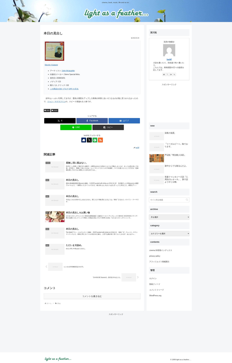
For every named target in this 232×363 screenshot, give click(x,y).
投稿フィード (154, 284)
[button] (108, 127)
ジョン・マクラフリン (56, 101)
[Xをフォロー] (89, 140)
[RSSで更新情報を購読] (100, 140)
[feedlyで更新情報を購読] (94, 140)
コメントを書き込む (92, 296)
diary (48, 110)
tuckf (169, 59)
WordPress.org (155, 295)
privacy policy (154, 256)
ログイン (153, 278)
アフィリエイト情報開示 (159, 262)
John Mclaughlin (68, 71)
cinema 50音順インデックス (160, 250)
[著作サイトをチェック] (83, 140)
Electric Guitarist (51, 65)
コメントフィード (156, 290)
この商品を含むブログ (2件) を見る (64, 89)
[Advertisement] (169, 103)
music (56, 110)
